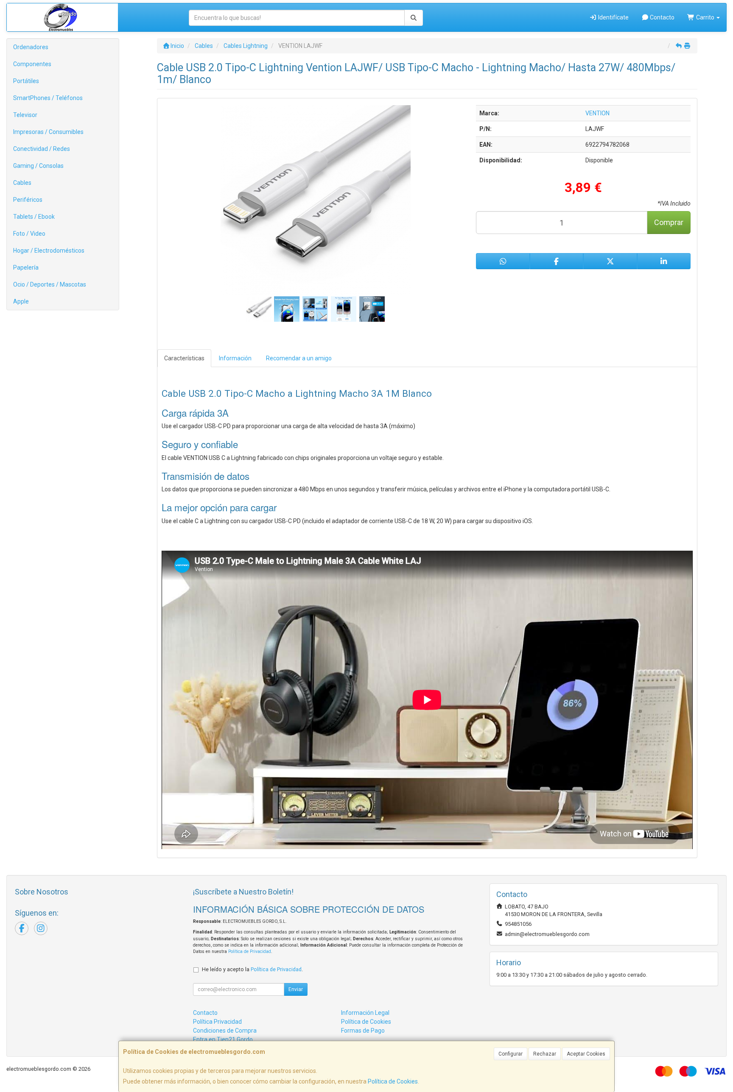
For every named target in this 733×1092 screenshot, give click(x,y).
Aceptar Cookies (586, 1054)
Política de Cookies (393, 1081)
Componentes (32, 64)
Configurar (510, 1054)
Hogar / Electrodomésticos (48, 250)
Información (235, 358)
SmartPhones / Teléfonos (48, 98)
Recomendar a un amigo (299, 358)
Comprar (668, 222)
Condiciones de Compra (225, 1030)
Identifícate (613, 17)
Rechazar (544, 1054)
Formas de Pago (363, 1030)
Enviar (295, 989)
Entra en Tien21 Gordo (223, 1039)
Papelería (26, 267)
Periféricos (27, 199)
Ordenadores (30, 47)
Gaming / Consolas (38, 165)
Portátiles (26, 81)
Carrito (705, 17)
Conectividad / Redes (41, 148)
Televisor (25, 114)
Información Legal (365, 1012)
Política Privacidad (217, 1021)
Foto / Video (29, 233)
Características (184, 358)
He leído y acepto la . (252, 969)
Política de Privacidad (249, 951)
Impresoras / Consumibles (48, 131)
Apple (21, 301)
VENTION (597, 113)
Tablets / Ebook (34, 216)
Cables (22, 182)
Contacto (661, 17)
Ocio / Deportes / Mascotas (49, 284)
